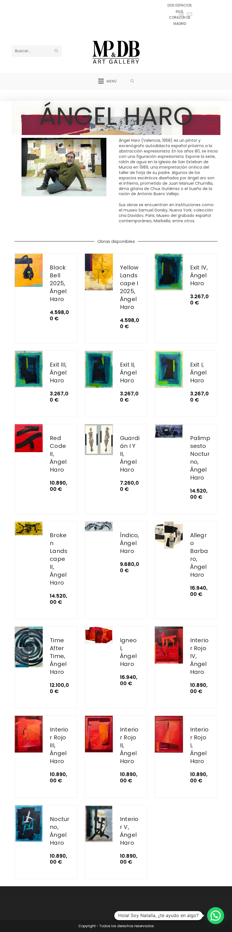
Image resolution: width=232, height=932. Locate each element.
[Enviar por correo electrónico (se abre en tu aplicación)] (188, 15)
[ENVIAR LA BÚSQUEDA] (56, 51)
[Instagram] (181, 14)
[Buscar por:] (132, 81)
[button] (215, 915)
